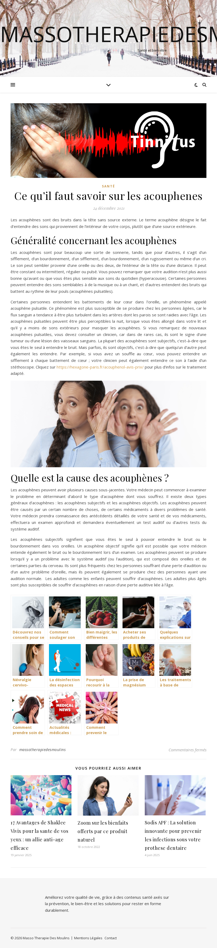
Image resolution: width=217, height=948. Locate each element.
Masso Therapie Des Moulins (46, 938)
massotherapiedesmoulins (42, 749)
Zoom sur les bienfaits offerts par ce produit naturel (103, 831)
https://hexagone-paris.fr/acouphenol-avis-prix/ (100, 367)
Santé (108, 186)
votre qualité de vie (82, 897)
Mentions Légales (88, 938)
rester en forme (146, 903)
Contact (111, 938)
